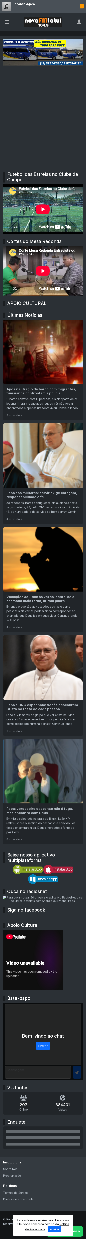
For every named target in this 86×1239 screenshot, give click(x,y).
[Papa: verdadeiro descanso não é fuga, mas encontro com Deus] (43, 791)
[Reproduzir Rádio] (81, 6)
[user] (79, 22)
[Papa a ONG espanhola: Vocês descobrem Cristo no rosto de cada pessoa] (43, 685)
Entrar (43, 1046)
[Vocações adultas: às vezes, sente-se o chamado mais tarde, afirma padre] (43, 579)
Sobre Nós (10, 1169)
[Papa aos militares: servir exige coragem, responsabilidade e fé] (43, 473)
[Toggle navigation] (6, 22)
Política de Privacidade (18, 1199)
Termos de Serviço (16, 1192)
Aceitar (54, 1229)
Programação (12, 1175)
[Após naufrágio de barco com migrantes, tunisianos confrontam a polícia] (43, 370)
